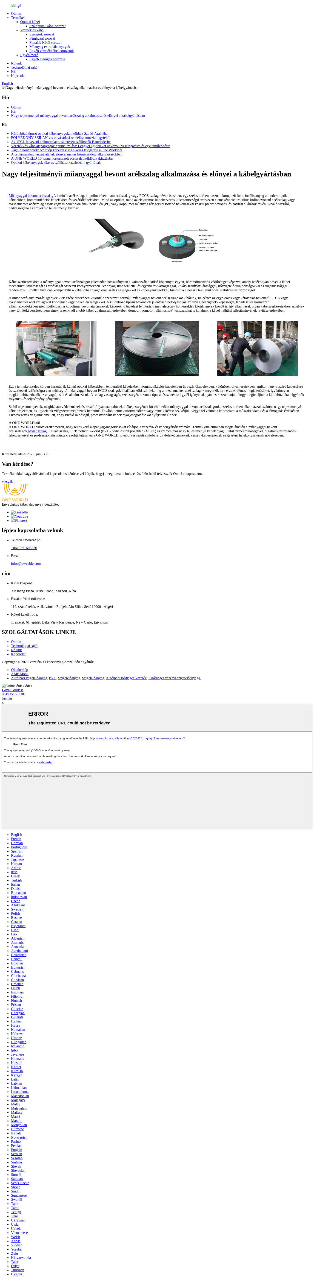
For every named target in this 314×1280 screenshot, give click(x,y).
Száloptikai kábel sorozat (47, 26)
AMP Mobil (20, 674)
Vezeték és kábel (32, 30)
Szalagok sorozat (41, 34)
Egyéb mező (29, 55)
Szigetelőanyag (69, 678)
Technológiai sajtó (24, 67)
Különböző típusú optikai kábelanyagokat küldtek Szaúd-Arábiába (59, 133)
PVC (52, 678)
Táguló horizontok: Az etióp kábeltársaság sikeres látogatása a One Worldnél (66, 150)
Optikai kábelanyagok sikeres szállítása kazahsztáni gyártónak (56, 162)
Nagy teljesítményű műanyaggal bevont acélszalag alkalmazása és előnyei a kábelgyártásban (78, 115)
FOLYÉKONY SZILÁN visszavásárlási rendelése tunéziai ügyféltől (60, 138)
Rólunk (16, 63)
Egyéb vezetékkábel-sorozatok (51, 51)
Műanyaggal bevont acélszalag (31, 196)
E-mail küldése (12, 690)
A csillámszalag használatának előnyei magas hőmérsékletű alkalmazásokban (66, 154)
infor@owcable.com (26, 563)
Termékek (18, 18)
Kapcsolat (18, 76)
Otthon (16, 13)
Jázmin (7, 698)
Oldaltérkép (19, 670)
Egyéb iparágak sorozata (47, 59)
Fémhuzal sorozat (42, 38)
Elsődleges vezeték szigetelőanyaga (174, 678)
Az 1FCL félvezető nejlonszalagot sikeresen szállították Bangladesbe (61, 142)
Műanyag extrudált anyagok (49, 47)
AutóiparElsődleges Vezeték (126, 678)
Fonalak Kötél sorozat (45, 42)
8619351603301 (14, 694)
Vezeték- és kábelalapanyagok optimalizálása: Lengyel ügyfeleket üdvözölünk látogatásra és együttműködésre (90, 146)
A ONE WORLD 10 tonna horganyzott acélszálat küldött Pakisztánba (62, 158)
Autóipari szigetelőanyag (29, 678)
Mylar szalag (37, 431)
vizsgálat (8, 481)
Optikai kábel (30, 22)
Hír (13, 71)
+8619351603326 (24, 548)
